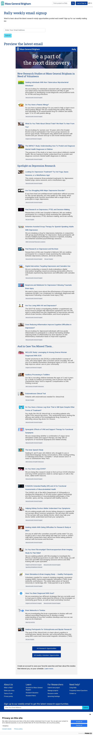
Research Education (32, 693)
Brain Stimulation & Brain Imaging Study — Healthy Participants (49, 574)
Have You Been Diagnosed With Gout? (39, 593)
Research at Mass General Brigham (34, 689)
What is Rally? (8, 687)
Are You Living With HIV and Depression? (41, 305)
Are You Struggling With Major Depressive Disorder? (45, 190)
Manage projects (53, 690)
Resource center (53, 693)
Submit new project (54, 687)
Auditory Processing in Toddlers (37, 375)
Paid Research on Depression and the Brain (41, 249)
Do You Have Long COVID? (35, 469)
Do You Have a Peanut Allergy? (37, 105)
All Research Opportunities (46, 648)
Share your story (9, 690)
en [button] (91, 3)
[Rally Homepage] (16, 3)
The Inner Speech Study (34, 450)
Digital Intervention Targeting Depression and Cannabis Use (47, 266)
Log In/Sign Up (81, 3)
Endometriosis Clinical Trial (35, 393)
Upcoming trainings (54, 696)
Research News (31, 695)
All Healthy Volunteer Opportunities (46, 655)
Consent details (6, 729)
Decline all (79, 725)
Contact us (72, 693)
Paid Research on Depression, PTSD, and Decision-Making (47, 209)
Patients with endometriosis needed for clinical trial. (44, 397)
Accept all (79, 721)
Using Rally (72, 687)
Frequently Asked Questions (78, 690)
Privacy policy (8, 696)
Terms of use (8, 693)
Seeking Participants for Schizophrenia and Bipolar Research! (48, 629)
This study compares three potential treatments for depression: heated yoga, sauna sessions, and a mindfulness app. (49, 179)
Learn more (48, 669)
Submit (85, 707)
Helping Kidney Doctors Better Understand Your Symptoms (47, 508)
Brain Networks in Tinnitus (35, 610)
